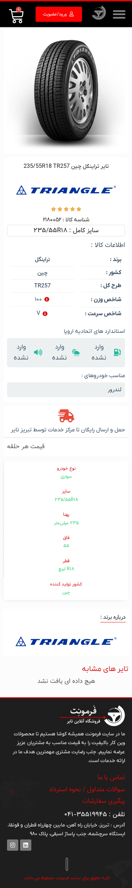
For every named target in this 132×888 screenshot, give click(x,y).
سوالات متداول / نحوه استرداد (87, 789)
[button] (119, 14)
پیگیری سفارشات (103, 801)
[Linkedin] (25, 845)
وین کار (117, 743)
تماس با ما (111, 777)
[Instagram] (12, 845)
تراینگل (42, 259)
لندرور (114, 389)
